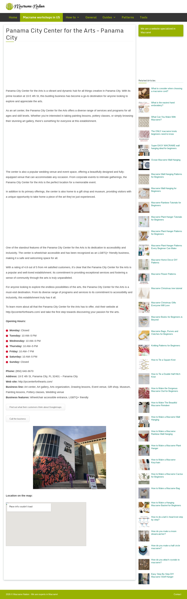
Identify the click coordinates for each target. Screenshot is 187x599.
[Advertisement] (69, 67)
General (91, 17)
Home (13, 17)
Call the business (17, 419)
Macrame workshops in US (41, 17)
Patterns (128, 17)
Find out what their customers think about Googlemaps (35, 407)
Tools (143, 17)
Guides (107, 17)
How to (71, 17)
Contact (177, 594)
